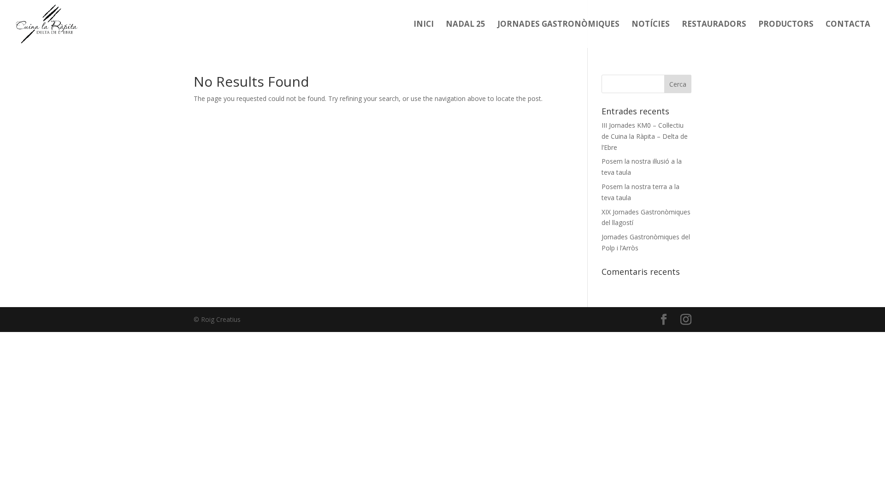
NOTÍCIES (650, 25)
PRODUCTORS (786, 25)
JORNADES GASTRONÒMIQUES (558, 25)
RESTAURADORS (714, 25)
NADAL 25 (465, 25)
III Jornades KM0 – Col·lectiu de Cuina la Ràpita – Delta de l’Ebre (645, 136)
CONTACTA (848, 25)
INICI (423, 25)
